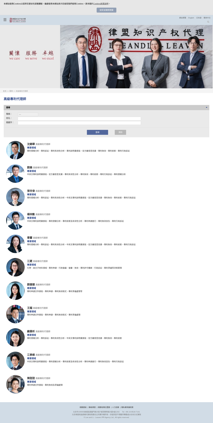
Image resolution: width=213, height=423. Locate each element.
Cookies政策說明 (100, 4)
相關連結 (83, 407)
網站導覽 (182, 18)
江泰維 (31, 354)
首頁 (4, 91)
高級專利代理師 (22, 91)
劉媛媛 (31, 284)
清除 (120, 132)
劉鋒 (30, 167)
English (191, 18)
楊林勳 (31, 214)
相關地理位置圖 (104, 407)
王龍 (30, 307)
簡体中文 (207, 18)
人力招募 (115, 407)
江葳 (30, 261)
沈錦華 (31, 144)
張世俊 (31, 190)
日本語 (198, 18)
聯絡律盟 (92, 407)
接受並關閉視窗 (106, 10)
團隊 (11, 91)
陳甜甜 (31, 378)
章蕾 (30, 237)
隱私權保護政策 (127, 407)
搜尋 (97, 132)
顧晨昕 (31, 331)
